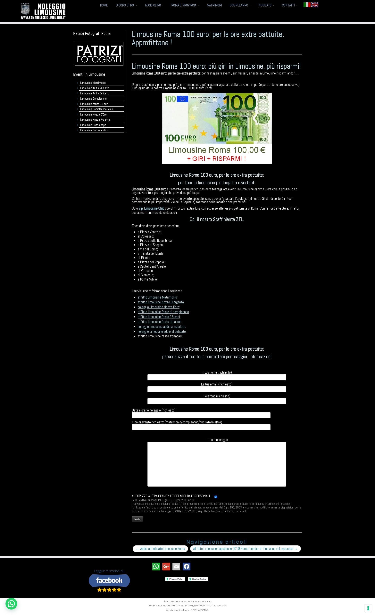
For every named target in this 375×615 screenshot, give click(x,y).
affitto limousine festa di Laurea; (160, 321)
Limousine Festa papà (93, 125)
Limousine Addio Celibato (94, 93)
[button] (11, 604)
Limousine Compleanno (93, 98)
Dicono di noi (125, 5)
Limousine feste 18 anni (94, 104)
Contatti (289, 5)
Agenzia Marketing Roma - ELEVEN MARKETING (187, 610)
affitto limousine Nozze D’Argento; (161, 302)
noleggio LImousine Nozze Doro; (159, 307)
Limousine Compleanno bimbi (96, 109)
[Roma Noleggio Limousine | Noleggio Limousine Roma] (43, 11)
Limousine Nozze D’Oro (93, 114)
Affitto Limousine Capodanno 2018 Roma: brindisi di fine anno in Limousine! (245, 548)
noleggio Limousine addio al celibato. (162, 331)
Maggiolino (153, 5)
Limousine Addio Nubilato (94, 88)
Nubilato (265, 5)
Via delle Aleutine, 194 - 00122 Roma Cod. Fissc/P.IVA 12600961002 (180, 605)
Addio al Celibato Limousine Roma (160, 548)
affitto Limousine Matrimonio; (158, 297)
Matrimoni (214, 5)
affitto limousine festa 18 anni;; (159, 316)
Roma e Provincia (184, 5)
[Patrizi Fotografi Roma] (99, 54)
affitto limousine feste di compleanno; (163, 311)
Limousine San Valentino (94, 130)
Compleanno (239, 5)
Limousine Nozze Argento (95, 119)
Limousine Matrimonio (93, 83)
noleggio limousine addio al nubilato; (162, 326)
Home (104, 5)
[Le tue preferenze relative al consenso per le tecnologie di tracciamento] (368, 608)
